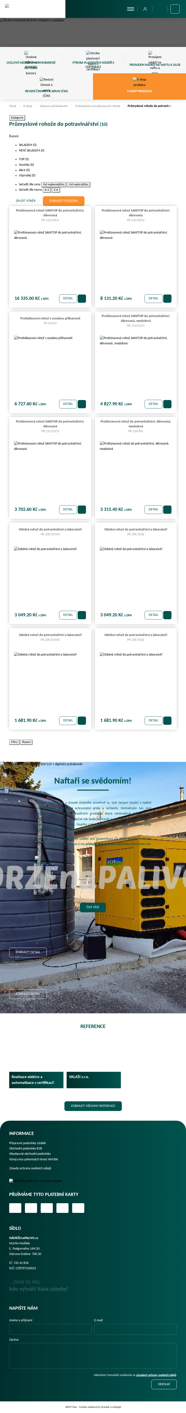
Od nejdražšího (78, 184)
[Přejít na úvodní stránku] (32, 8)
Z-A (56, 189)
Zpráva (14, 1340)
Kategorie (17, 117)
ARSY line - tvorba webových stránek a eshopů (93, 1407)
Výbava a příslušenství (54, 106)
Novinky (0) (27, 165)
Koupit (82, 299)
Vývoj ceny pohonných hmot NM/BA (33, 1159)
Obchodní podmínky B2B (25, 1148)
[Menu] (130, 9)
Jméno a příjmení (20, 1320)
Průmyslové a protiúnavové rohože (97, 106)
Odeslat (164, 1384)
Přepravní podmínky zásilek (27, 1143)
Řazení (26, 742)
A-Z (47, 189)
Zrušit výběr (26, 201)
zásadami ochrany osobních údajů (156, 1375)
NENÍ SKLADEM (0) (32, 150)
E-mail (98, 1320)
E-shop (27, 106)
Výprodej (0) (27, 175)
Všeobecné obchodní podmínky (30, 1154)
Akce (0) (25, 170)
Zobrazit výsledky (63, 201)
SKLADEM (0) (28, 145)
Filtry (14, 742)
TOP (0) (24, 159)
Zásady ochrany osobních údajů (30, 1168)
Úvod (12, 106)
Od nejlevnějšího (53, 184)
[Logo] (39, 1181)
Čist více (92, 907)
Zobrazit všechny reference (93, 1106)
